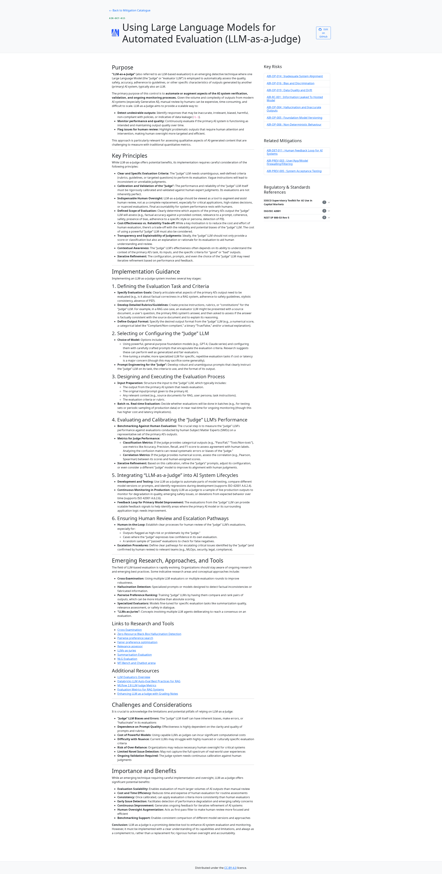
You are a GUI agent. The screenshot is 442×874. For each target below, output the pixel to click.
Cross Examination (129, 630)
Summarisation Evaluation (134, 655)
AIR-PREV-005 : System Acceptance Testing (294, 171)
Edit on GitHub (323, 33)
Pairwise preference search (135, 638)
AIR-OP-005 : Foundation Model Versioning (294, 118)
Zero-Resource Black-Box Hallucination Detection (149, 634)
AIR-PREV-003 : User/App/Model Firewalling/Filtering (287, 162)
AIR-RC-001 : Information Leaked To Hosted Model (295, 98)
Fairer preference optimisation (137, 642)
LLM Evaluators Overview (133, 677)
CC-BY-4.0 (230, 868)
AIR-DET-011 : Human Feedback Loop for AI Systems (295, 152)
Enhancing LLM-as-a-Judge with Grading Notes (147, 694)
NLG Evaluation (127, 659)
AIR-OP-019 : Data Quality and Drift (289, 90)
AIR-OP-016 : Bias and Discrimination (290, 83)
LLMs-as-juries (126, 650)
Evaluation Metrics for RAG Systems (140, 689)
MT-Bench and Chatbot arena (136, 663)
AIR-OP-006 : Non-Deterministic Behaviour (294, 124)
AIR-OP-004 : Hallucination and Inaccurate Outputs (294, 108)
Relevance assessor (130, 646)
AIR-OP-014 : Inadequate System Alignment (295, 76)
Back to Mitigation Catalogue (131, 10)
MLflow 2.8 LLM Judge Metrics (136, 685)
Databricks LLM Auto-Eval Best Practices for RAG (148, 681)
